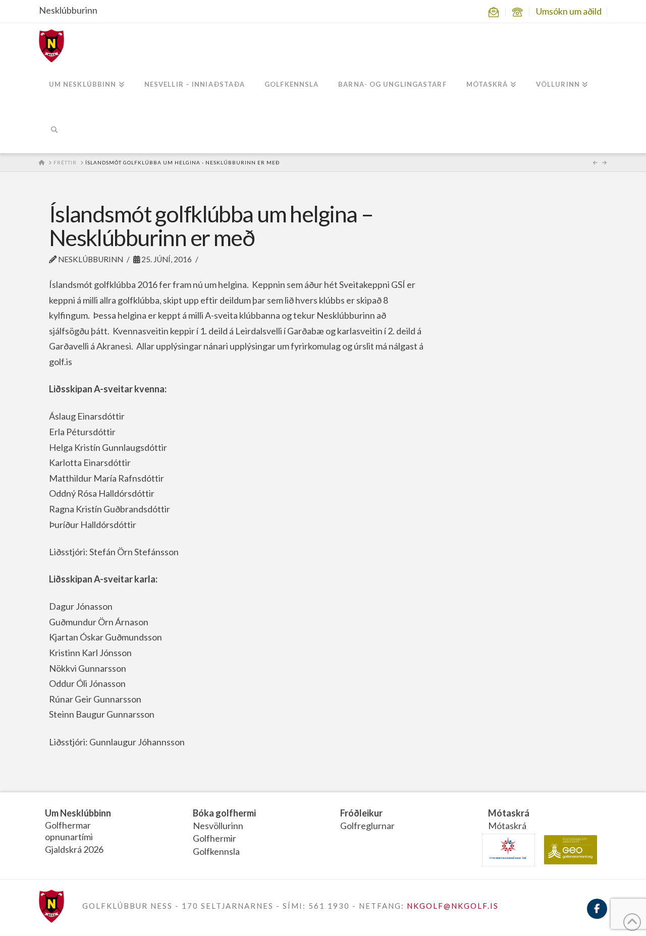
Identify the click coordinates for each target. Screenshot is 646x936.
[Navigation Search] (54, 130)
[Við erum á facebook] (597, 914)
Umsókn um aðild (569, 11)
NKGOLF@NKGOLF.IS (453, 905)
